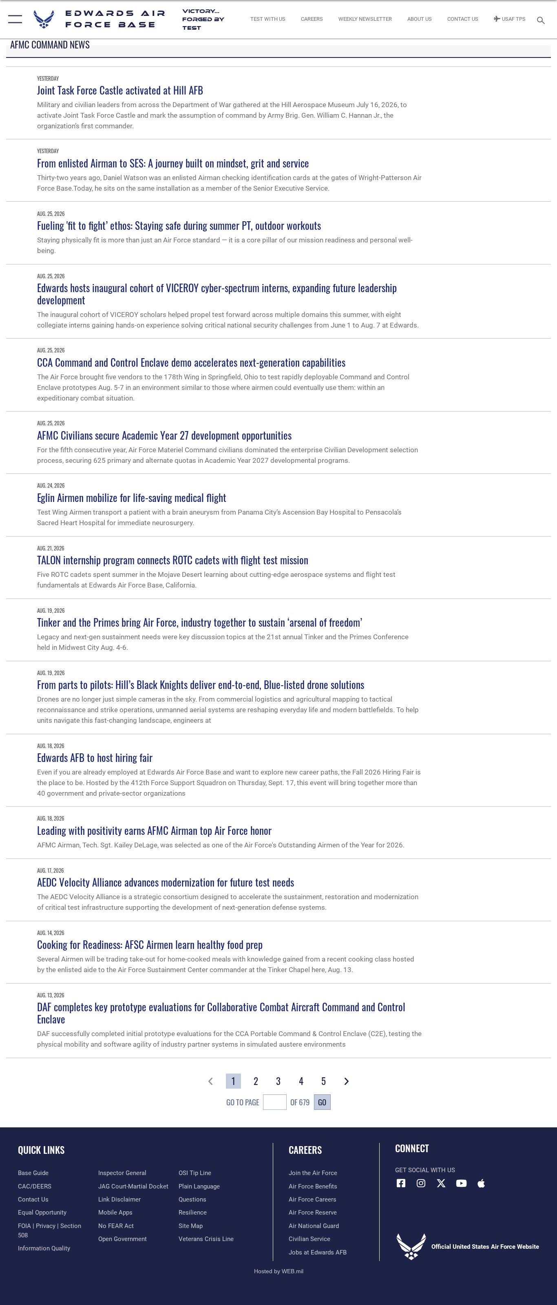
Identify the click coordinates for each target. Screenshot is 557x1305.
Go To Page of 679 (267, 1102)
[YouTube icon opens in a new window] (461, 1183)
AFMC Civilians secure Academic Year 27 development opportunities (164, 434)
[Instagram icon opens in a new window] (421, 1183)
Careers (305, 1150)
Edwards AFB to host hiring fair (95, 757)
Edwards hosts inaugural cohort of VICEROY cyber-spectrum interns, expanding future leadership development (217, 293)
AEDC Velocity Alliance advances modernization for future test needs (165, 881)
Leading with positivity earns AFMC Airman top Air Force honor (154, 830)
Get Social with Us (425, 1170)
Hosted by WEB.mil (278, 1271)
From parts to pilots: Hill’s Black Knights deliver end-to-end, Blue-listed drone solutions (200, 684)
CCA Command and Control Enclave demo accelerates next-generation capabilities (191, 362)
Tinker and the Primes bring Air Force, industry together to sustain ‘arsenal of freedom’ (199, 621)
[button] (13, 19)
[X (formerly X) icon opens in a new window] (441, 1183)
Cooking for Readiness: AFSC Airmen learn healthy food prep (150, 944)
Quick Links (41, 1150)
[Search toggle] (542, 20)
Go (322, 1102)
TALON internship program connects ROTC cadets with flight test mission (172, 559)
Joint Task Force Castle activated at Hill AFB (120, 89)
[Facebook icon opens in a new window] (401, 1183)
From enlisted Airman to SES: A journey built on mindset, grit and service (173, 162)
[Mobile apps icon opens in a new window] (481, 1183)
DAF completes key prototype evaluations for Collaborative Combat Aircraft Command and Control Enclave (221, 1012)
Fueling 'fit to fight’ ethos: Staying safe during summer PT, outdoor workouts (179, 225)
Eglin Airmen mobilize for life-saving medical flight (131, 497)
